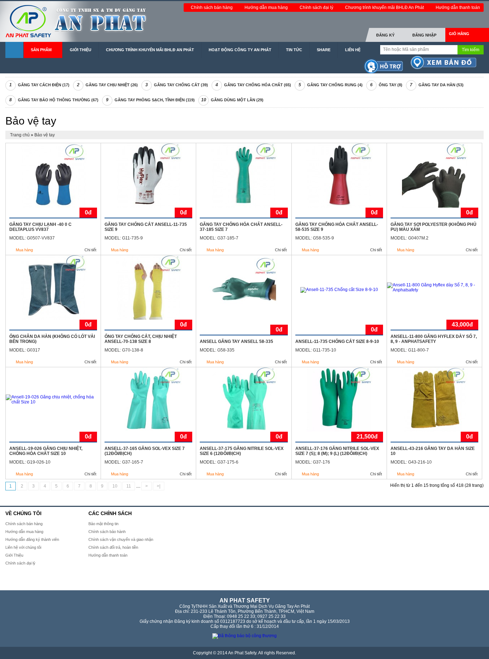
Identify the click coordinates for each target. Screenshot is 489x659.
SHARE (323, 50)
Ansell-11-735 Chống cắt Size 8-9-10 (337, 341)
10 (114, 486)
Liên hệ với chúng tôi (23, 547)
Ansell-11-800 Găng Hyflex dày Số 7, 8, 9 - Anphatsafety (434, 339)
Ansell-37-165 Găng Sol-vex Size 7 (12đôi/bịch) (145, 451)
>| (158, 486)
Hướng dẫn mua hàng (267, 7)
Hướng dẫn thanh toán (458, 7)
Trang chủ (20, 134)
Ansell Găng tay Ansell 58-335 (236, 341)
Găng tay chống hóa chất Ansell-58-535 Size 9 (336, 227)
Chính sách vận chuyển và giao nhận (120, 539)
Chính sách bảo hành (107, 531)
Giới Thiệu (80, 50)
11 (128, 486)
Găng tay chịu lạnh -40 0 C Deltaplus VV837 (40, 227)
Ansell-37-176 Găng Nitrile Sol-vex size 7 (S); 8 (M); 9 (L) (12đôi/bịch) (337, 451)
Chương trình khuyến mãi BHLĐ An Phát (385, 7)
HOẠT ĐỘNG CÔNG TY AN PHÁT (240, 50)
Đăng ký (385, 35)
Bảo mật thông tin (103, 524)
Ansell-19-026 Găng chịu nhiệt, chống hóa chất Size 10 (45, 451)
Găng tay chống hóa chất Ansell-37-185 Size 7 (241, 227)
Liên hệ (352, 50)
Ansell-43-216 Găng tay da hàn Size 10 (433, 451)
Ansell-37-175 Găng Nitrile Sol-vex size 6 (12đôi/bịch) (242, 451)
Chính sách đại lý (317, 7)
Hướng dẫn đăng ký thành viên (32, 539)
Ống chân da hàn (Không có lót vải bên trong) (52, 339)
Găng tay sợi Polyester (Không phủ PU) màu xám (433, 227)
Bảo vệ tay (44, 134)
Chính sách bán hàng (212, 7)
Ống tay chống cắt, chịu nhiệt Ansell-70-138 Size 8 (141, 339)
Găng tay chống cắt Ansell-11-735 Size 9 (146, 227)
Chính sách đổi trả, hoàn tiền (113, 547)
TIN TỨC (294, 50)
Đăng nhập (424, 35)
